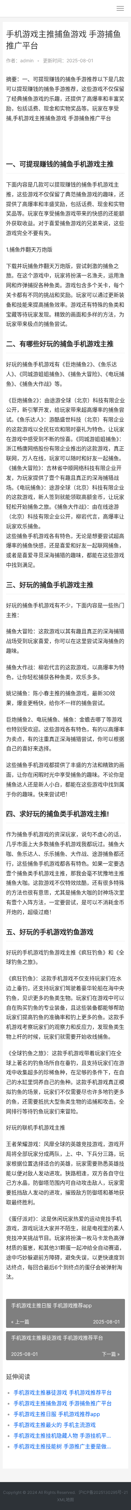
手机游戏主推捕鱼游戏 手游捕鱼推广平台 (62, 1403)
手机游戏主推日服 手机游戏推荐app (56, 1414)
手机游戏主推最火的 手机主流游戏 (54, 1424)
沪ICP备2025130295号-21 (103, 1492)
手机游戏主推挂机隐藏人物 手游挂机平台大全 (63, 1435)
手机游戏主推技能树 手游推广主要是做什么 (63, 1446)
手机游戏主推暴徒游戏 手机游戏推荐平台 (62, 1392)
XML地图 (65, 1499)
